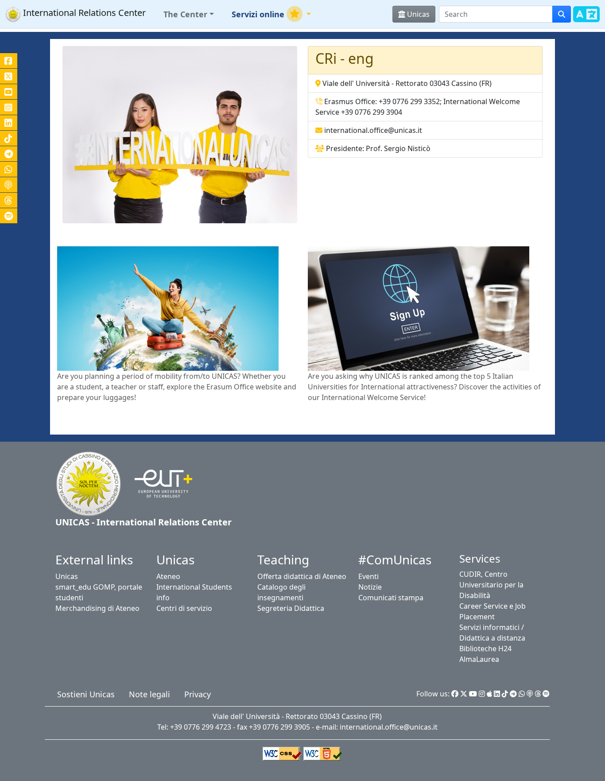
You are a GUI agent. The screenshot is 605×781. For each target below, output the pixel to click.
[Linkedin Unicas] (497, 694)
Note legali (149, 694)
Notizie (370, 587)
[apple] (489, 694)
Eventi (368, 576)
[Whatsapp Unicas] (522, 694)
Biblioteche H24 (485, 648)
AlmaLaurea (479, 659)
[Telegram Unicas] (513, 694)
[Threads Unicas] (538, 694)
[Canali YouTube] (8, 91)
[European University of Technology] (158, 483)
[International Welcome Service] (418, 308)
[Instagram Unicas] (482, 694)
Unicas (66, 576)
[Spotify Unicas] (546, 694)
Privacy (197, 694)
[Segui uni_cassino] (8, 76)
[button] (188, 14)
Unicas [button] (417, 14)
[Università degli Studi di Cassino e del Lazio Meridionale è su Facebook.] (8, 60)
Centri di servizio (184, 608)
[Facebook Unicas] (454, 694)
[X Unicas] (463, 694)
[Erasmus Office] (168, 308)
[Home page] (88, 483)
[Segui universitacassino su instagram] (8, 107)
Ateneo (168, 576)
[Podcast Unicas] (530, 694)
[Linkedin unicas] (8, 122)
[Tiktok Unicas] (505, 694)
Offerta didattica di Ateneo (301, 576)
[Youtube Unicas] (473, 694)
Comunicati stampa (390, 597)
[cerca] (561, 14)
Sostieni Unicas (86, 694)
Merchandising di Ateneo (97, 608)
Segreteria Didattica (290, 608)
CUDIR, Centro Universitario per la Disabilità (491, 584)
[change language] (586, 19)
